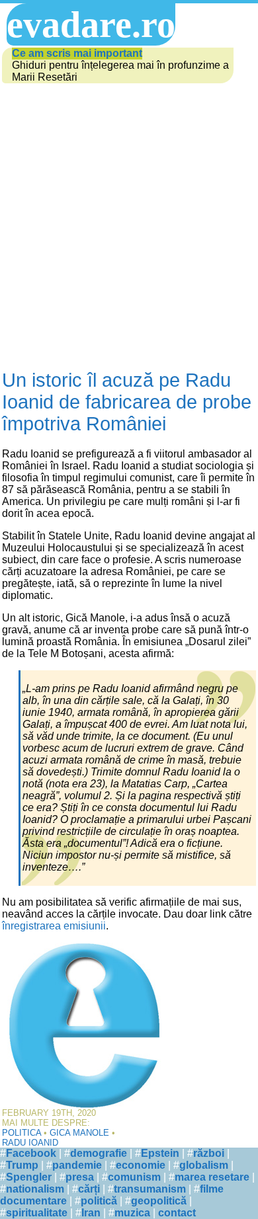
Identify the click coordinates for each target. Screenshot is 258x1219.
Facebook (31, 1153)
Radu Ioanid (30, 1143)
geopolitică (159, 1200)
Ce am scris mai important (77, 53)
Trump (22, 1165)
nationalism (35, 1189)
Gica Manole (79, 1133)
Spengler (29, 1177)
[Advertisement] (129, 227)
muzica (132, 1212)
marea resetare (212, 1177)
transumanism (150, 1189)
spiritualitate (36, 1212)
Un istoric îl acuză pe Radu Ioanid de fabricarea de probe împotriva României (126, 402)
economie (140, 1165)
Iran (91, 1212)
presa (79, 1177)
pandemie (77, 1165)
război (208, 1153)
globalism (203, 1165)
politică (99, 1200)
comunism (134, 1177)
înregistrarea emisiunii (54, 925)
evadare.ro (91, 24)
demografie (98, 1153)
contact (177, 1212)
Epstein (160, 1153)
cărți (89, 1189)
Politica (21, 1133)
